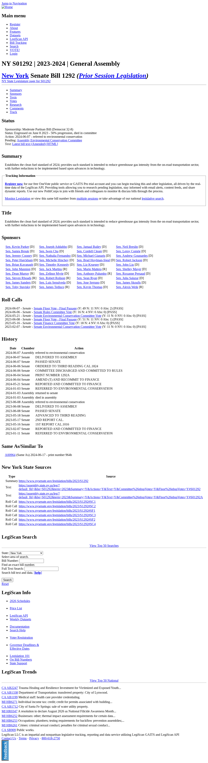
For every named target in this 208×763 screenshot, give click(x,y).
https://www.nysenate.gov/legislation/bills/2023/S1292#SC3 (57, 515)
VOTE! (15, 50)
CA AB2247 (10, 688)
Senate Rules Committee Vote (53, 312)
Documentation (19, 626)
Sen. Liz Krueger (88, 264)
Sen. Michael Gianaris (91, 255)
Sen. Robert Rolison (52, 278)
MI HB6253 (9, 720)
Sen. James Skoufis (128, 282)
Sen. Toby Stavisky (17, 287)
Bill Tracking (18, 42)
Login (13, 53)
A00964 (10, 455)
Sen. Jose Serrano (88, 282)
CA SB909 (9, 730)
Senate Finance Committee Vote (54, 323)
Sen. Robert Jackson (129, 260)
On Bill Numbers (21, 659)
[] (38, 572)
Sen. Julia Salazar (127, 278)
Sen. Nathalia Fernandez (55, 255)
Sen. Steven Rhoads (18, 278)
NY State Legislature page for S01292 (26, 81)
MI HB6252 (9, 716)
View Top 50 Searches (104, 545)
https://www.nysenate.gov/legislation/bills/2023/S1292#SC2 (57, 506)
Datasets (15, 35)
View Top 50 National (104, 680)
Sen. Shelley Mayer (128, 269)
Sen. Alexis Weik (127, 287)
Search (14, 46)
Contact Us (9, 738)
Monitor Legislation (17, 198)
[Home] (7, 7)
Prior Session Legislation (112, 75)
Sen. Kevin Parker (17, 246)
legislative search (153, 198)
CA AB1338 (10, 692)
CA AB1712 (10, 706)
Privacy (34, 738)
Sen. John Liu (125, 264)
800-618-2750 (51, 738)
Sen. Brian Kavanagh (19, 264)
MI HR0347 (9, 711)
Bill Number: (10, 560)
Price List (16, 608)
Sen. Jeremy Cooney (18, 255)
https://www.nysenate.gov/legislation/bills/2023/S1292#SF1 (57, 510)
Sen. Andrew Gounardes (132, 255)
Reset (5, 584)
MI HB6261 (9, 725)
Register (15, 24)
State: (6, 553)
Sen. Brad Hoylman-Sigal (93, 260)
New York (15, 75)
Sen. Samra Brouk (17, 251)
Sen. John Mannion (17, 269)
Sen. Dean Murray (17, 273)
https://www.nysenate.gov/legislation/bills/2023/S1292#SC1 (57, 501)
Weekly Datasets (20, 619)
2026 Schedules (20, 601)
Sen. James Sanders (18, 282)
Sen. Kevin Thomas (89, 287)
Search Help (18, 630)
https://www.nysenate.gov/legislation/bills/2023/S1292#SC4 (57, 524)
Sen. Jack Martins (50, 269)
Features (15, 31)
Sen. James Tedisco (51, 287)
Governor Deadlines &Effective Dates (24, 646)
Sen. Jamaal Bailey (89, 246)
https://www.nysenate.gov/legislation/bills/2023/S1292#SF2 (57, 519)
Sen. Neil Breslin (127, 246)
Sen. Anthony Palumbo (92, 273)
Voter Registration (21, 637)
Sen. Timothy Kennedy (54, 264)
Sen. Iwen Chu (48, 251)
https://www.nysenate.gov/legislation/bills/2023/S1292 (53, 481)
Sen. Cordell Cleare (89, 251)
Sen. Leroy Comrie (128, 251)
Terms (23, 738)
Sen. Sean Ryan (87, 278)
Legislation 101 (20, 656)
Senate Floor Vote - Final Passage (55, 308)
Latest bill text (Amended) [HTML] (35, 144)
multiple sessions (87, 198)
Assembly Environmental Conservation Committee (49, 140)
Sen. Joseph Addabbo (53, 246)
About (14, 28)
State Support (18, 663)
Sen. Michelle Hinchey (54, 260)
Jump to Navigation (14, 3)
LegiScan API (19, 39)
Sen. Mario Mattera (89, 269)
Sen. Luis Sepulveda (52, 282)
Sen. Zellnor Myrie (51, 273)
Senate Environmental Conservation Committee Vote (67, 315)
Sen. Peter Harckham (19, 260)
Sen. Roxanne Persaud (130, 273)
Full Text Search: (13, 568)
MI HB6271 (9, 702)
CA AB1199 (10, 697)
